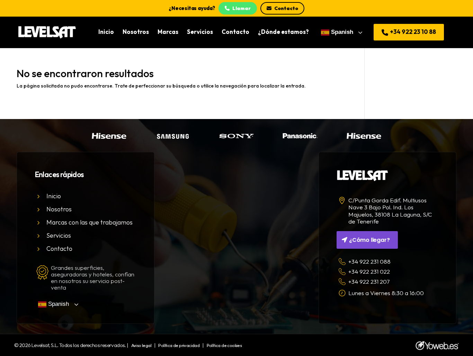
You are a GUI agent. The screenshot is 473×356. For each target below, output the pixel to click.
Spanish (341, 32)
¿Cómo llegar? (369, 240)
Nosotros (136, 32)
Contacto (286, 8)
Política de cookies (224, 345)
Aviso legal (141, 345)
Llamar (241, 8)
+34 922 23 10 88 (412, 31)
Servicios (200, 32)
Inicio (106, 32)
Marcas (168, 32)
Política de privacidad (178, 345)
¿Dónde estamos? (283, 32)
